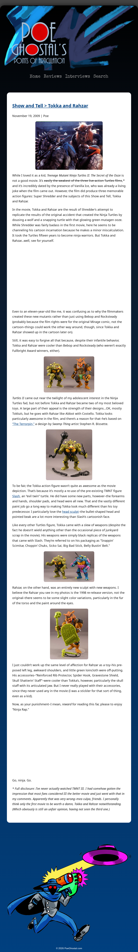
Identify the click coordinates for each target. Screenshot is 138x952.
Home (35, 77)
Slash (16, 496)
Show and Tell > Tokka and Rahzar (50, 105)
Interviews (77, 77)
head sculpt (70, 512)
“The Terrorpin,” (23, 424)
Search (100, 77)
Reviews (53, 77)
